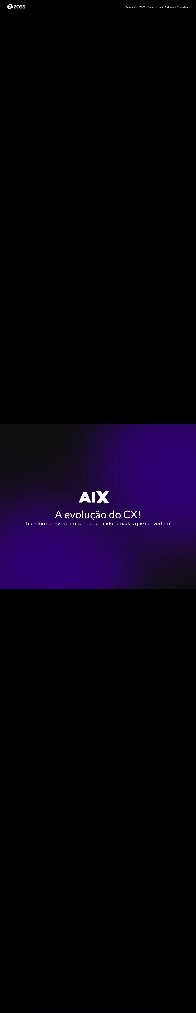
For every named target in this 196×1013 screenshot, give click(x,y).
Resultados (131, 7)
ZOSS (142, 7)
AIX (161, 7)
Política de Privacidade (177, 7)
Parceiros (152, 7)
